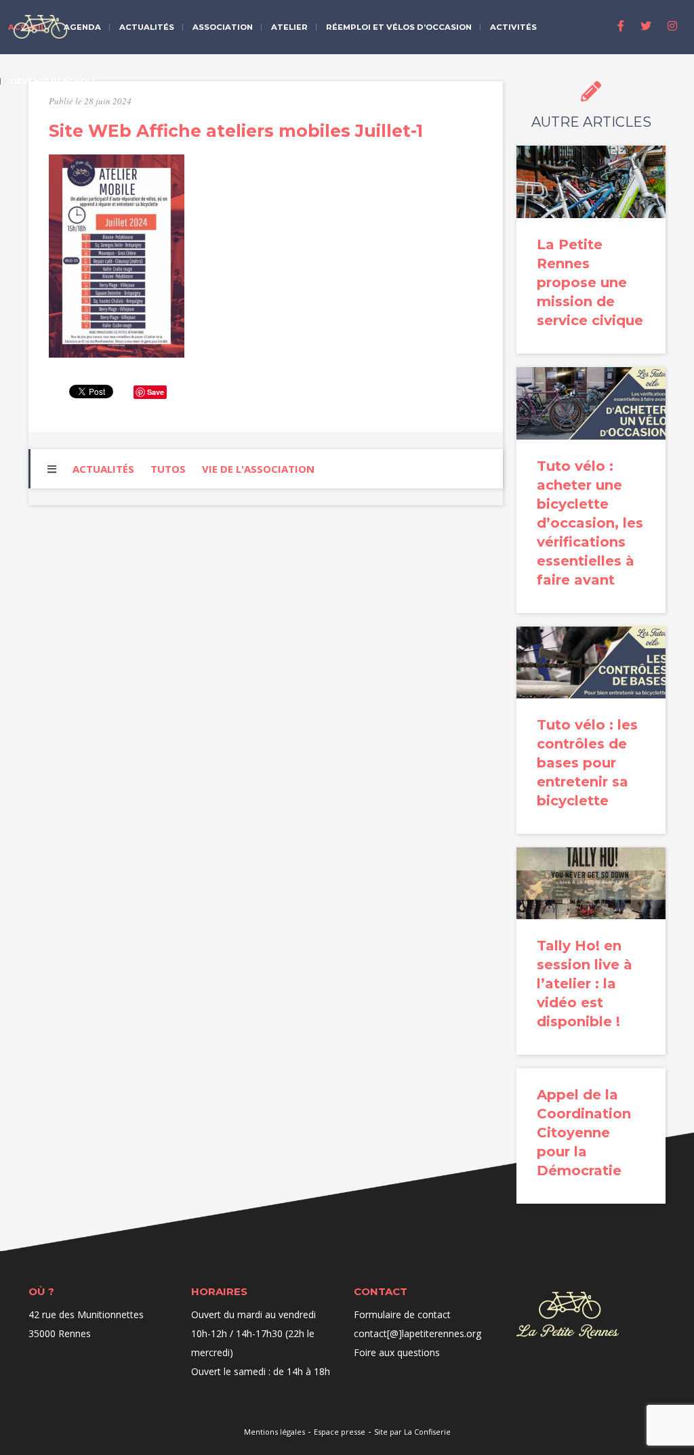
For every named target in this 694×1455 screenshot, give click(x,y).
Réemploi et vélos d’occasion (399, 27)
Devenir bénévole (53, 81)
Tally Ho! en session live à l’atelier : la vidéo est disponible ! (584, 983)
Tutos (168, 469)
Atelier (289, 27)
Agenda (82, 27)
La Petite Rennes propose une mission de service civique (590, 282)
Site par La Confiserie (412, 1432)
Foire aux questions (397, 1352)
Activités (513, 27)
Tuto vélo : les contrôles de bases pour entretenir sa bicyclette (587, 763)
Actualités (146, 27)
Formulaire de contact (402, 1314)
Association (222, 27)
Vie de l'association (258, 469)
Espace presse (339, 1432)
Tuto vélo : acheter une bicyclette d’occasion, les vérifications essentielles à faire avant (590, 523)
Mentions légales (274, 1432)
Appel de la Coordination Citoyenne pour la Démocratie (584, 1133)
